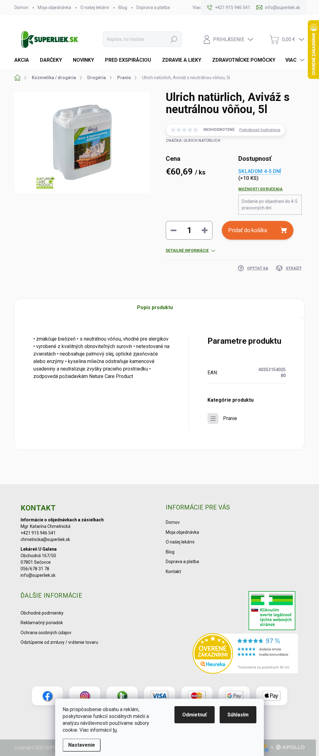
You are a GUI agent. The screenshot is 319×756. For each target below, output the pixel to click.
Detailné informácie (187, 250)
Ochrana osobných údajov (46, 632)
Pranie (230, 418)
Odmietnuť (194, 715)
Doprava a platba (153, 7)
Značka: (193, 140)
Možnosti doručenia (260, 189)
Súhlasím (238, 715)
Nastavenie (81, 745)
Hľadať (173, 39)
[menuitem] (24, 60)
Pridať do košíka (247, 230)
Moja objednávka (54, 7)
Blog (122, 7)
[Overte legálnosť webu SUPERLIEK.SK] (272, 611)
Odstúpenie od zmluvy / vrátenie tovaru (59, 642)
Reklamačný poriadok (42, 622)
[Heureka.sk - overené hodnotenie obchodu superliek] (245, 653)
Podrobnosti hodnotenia (259, 130)
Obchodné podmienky (42, 612)
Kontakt (173, 571)
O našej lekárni (94, 7)
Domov (21, 7)
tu (115, 730)
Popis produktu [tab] (155, 307)
